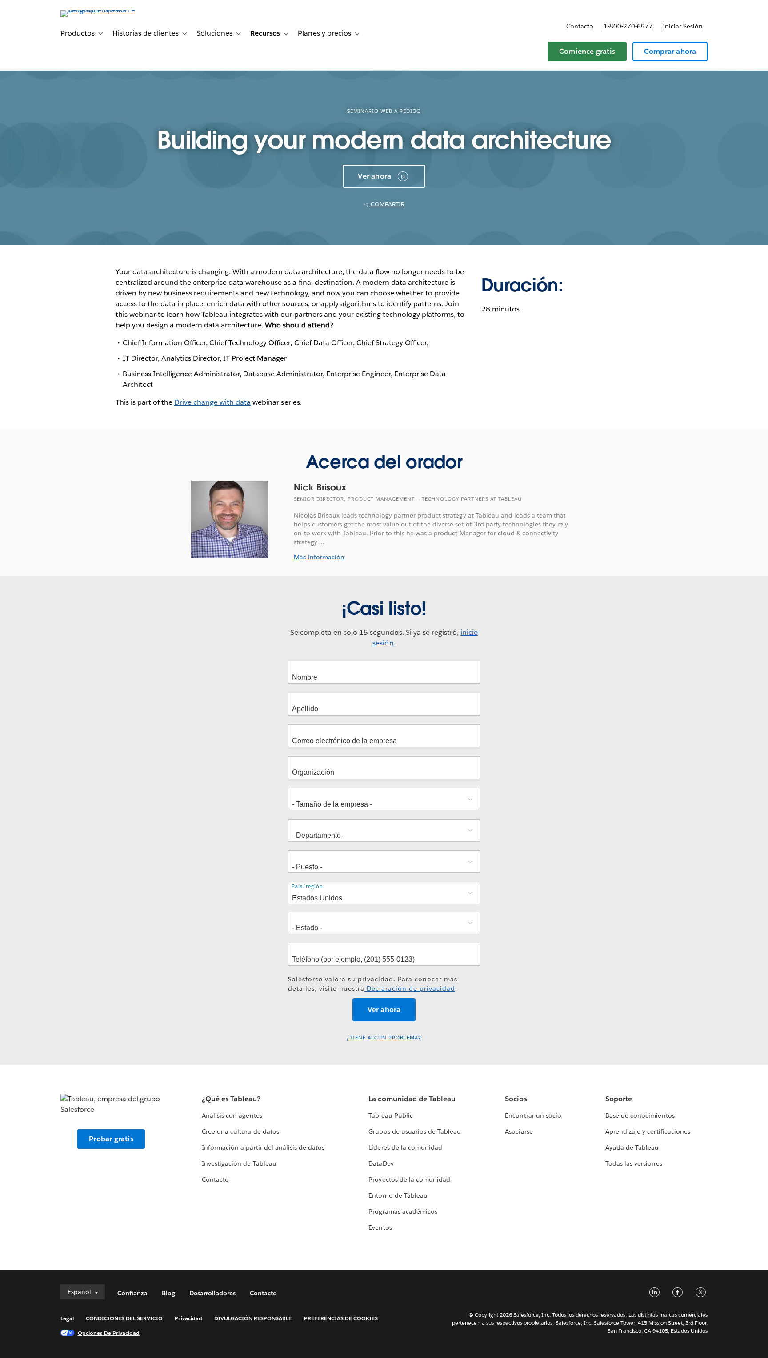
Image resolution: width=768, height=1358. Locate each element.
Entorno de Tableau (397, 1195)
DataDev (380, 1163)
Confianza (132, 1293)
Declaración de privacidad (409, 988)
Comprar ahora (670, 51)
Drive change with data (212, 402)
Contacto (579, 26)
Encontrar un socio (533, 1115)
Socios (516, 1098)
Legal (67, 1318)
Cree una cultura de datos (240, 1131)
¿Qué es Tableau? (231, 1098)
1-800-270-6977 (628, 26)
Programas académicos (402, 1211)
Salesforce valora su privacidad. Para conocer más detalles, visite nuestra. (372, 983)
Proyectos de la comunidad (409, 1179)
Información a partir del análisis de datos (263, 1147)
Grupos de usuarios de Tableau (414, 1131)
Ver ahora (374, 176)
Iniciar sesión (683, 26)
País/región (307, 886)
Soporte (618, 1098)
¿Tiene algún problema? (384, 1038)
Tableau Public (390, 1115)
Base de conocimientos (639, 1115)
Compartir (386, 204)
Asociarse (518, 1131)
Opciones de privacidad (109, 1333)
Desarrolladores (212, 1293)
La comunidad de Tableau (411, 1098)
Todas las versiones (633, 1163)
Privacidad (188, 1318)
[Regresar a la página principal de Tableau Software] (98, 10)
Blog (168, 1293)
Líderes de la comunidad (405, 1147)
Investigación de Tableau (239, 1163)
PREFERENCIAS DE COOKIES (341, 1318)
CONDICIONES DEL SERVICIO (124, 1318)
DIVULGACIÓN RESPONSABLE (253, 1318)
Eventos (380, 1227)
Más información (319, 557)
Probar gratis (111, 1138)
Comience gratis (587, 51)
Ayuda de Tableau (632, 1147)
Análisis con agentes (232, 1115)
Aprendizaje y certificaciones (647, 1131)
